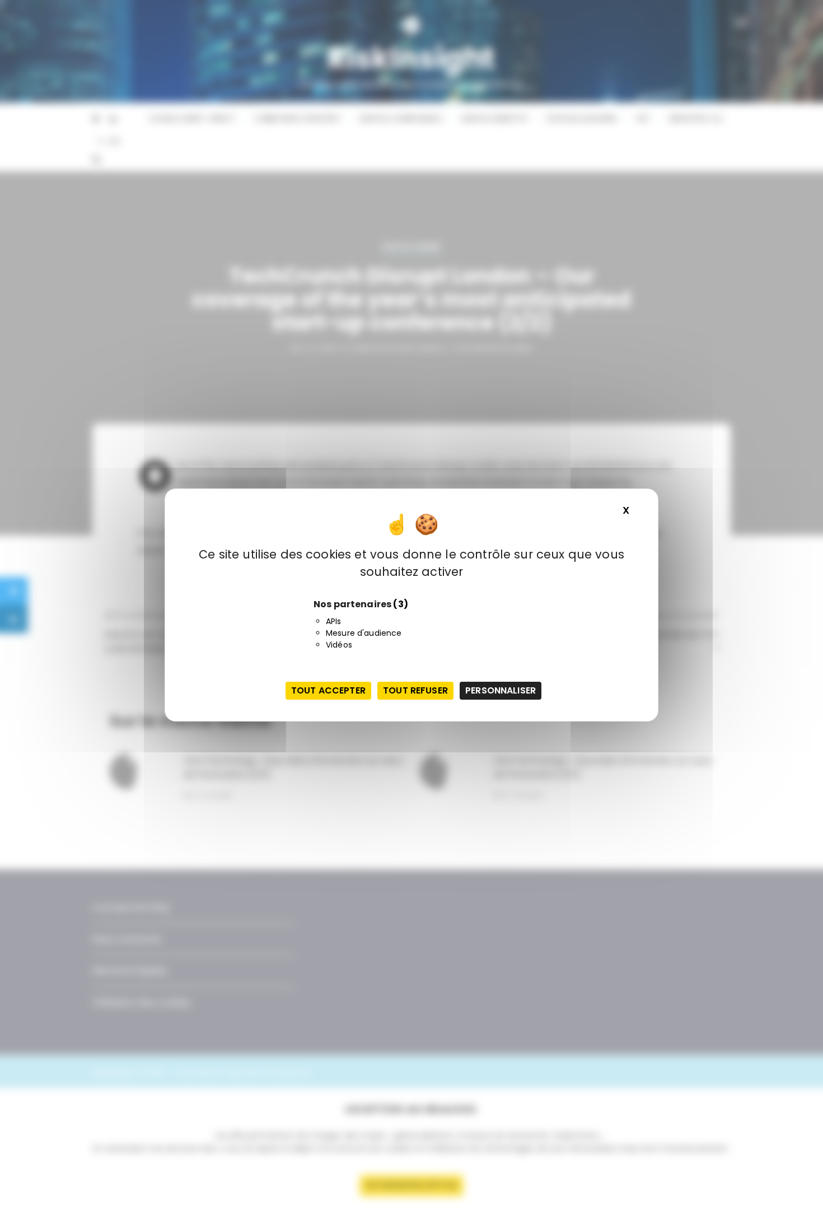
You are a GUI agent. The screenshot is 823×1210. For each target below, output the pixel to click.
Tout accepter (328, 690)
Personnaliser (500, 690)
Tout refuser (415, 690)
